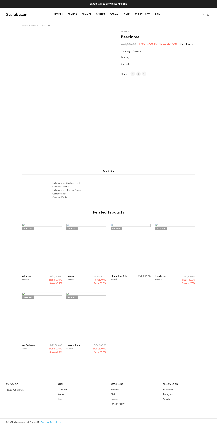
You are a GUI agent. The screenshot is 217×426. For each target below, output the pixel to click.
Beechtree (160, 276)
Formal (114, 279)
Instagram (168, 394)
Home (24, 25)
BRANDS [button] (72, 14)
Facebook (168, 389)
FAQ (113, 394)
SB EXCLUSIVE (142, 14)
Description (108, 171)
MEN (157, 14)
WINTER (100, 14)
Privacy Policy (117, 403)
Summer (34, 25)
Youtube (167, 399)
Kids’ (60, 399)
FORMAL (114, 14)
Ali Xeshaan (28, 345)
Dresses (25, 348)
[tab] (108, 171)
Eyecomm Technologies (51, 422)
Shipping (115, 389)
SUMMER (86, 14)
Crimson (70, 276)
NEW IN (58, 14)
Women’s (62, 389)
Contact (114, 399)
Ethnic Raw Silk (119, 276)
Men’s (61, 394)
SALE (127, 14)
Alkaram (26, 276)
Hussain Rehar (73, 345)
